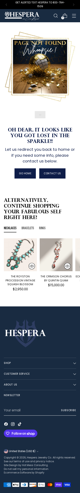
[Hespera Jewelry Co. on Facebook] (6, 425)
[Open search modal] (55, 15)
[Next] (73, 4)
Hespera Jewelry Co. (39, 457)
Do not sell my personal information (26, 469)
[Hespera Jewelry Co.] (27, 16)
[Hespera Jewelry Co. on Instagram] (13, 425)
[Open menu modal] (74, 15)
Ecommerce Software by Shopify (24, 472)
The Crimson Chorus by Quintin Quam (56, 278)
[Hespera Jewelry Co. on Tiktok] (20, 425)
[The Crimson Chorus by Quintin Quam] (56, 254)
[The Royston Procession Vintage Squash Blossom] (20, 254)
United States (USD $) (22, 451)
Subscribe (68, 410)
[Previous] (6, 4)
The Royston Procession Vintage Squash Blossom (20, 280)
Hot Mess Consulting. (35, 465)
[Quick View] (32, 266)
